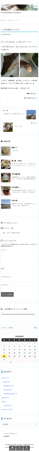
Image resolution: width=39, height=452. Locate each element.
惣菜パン (15, 147)
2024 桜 (15, 200)
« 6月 (10, 362)
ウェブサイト (5, 285)
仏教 (4, 401)
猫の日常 (8, 390)
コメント (3, 249)
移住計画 (5, 397)
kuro (35, 98)
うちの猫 (6, 382)
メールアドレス (6, 276)
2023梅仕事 (16, 174)
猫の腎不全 (8, 386)
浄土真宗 (8, 405)
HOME (4, 20)
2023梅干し (16, 187)
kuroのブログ (14, 20)
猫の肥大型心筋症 (10, 393)
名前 (3, 268)
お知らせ (5, 378)
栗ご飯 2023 (17, 161)
